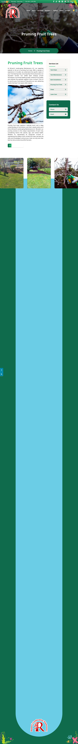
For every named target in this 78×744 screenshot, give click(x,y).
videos (61, 10)
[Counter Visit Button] (1, 374)
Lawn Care (54, 94)
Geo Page (40, 10)
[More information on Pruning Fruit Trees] (75, 186)
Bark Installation (56, 80)
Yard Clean (54, 70)
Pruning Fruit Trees (56, 84)
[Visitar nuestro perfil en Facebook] (53, 1)
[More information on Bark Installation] (47, 186)
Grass (52, 89)
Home (30, 51)
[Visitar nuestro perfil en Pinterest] (59, 1)
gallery (55, 10)
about (34, 10)
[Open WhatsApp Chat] (1, 370)
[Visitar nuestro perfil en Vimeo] (62, 1)
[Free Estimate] (16, 145)
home (28, 10)
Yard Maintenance (56, 75)
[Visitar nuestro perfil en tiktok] (56, 1)
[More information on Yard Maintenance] (20, 186)
